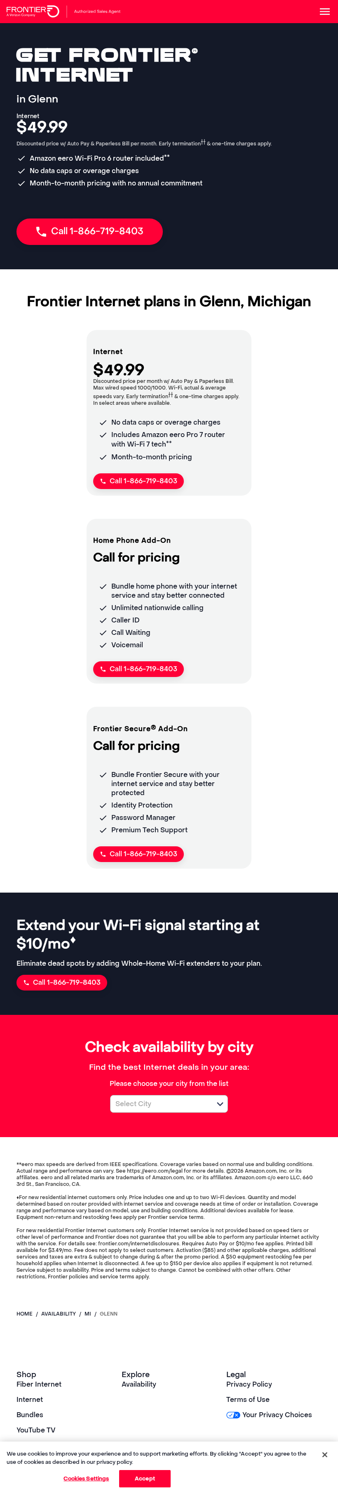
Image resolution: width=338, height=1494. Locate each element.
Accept (145, 1478)
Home (24, 1314)
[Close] (325, 1455)
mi (87, 1314)
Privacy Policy (249, 1384)
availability (58, 1314)
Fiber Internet (38, 1384)
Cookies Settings (86, 1478)
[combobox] (159, 1103)
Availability (139, 1384)
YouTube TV (36, 1430)
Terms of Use (248, 1399)
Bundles (29, 1415)
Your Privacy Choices (277, 1415)
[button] (220, 1104)
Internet (29, 1399)
